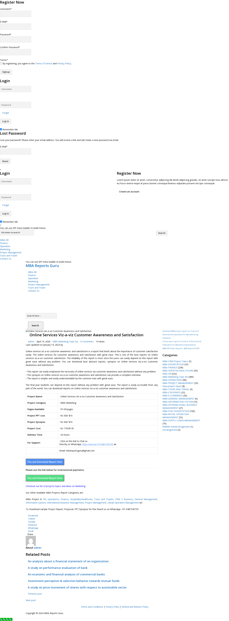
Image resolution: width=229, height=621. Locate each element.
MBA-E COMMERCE (172, 395)
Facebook (33, 515)
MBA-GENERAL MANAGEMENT (178, 398)
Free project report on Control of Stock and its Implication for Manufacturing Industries (181, 343)
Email (30, 531)
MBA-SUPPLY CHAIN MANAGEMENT (181, 420)
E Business (127, 499)
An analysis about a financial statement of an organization (68, 561)
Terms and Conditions (92, 606)
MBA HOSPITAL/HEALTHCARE (177, 370)
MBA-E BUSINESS (171, 392)
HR (44, 499)
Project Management (10, 252)
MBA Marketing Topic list (65, 341)
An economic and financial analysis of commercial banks (66, 574)
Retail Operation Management (123, 502)
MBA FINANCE (169, 367)
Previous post (34, 593)
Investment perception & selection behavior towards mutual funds (73, 581)
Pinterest (32, 524)
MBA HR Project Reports (172, 348)
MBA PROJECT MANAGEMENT (178, 383)
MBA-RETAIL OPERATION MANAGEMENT (175, 416)
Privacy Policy (64, 63)
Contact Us (5, 258)
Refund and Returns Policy (135, 606)
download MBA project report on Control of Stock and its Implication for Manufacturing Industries (180, 334)
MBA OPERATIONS (172, 379)
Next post (31, 600)
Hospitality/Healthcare (81, 499)
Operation (5, 246)
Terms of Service (43, 63)
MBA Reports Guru (42, 265)
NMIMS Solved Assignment (176, 426)
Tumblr (31, 521)
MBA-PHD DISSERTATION (175, 411)
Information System (36, 502)
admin (31, 341)
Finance (4, 243)
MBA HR (4, 239)
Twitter (31, 518)
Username (6, 8)
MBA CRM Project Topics (175, 361)
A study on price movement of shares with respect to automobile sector (77, 587)
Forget (5, 112)
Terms (4, 60)
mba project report (172, 386)
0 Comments (86, 341)
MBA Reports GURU (192, 348)
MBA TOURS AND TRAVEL (175, 389)
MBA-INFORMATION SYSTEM (177, 401)
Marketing (5, 249)
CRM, (117, 499)
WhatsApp (33, 528)
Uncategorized (169, 429)
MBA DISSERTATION (173, 364)
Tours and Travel (8, 255)
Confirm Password (10, 47)
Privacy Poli (111, 606)
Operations (53, 499)
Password (5, 34)
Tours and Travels (103, 499)
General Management (146, 499)
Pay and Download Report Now (45, 462)
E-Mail (3, 21)
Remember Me (10, 129)
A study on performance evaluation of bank (58, 568)
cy (118, 606)
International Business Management (65, 502)
